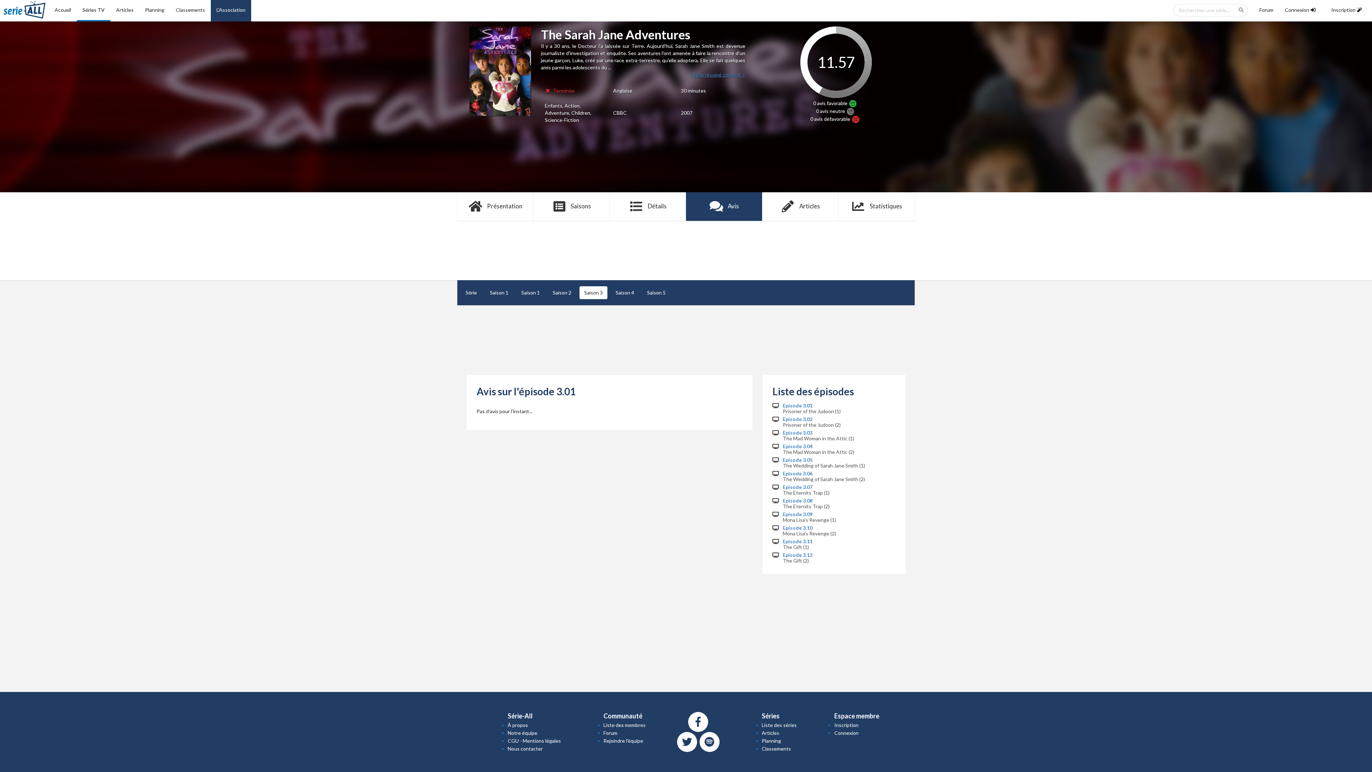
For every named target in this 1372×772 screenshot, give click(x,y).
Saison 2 (562, 293)
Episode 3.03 (797, 433)
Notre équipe (522, 733)
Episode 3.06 (797, 473)
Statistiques (886, 206)
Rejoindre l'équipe (623, 741)
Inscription (846, 725)
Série (471, 293)
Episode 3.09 (797, 514)
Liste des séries (779, 725)
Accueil (63, 10)
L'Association (231, 10)
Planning (154, 10)
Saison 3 (593, 293)
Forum (1266, 10)
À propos (518, 725)
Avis (733, 206)
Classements (190, 10)
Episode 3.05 (797, 460)
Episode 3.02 (797, 419)
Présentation (504, 206)
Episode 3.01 (797, 406)
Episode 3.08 (797, 501)
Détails (657, 206)
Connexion (846, 733)
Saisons (581, 206)
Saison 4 (625, 293)
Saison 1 (499, 293)
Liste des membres (624, 725)
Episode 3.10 (797, 528)
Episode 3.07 (797, 487)
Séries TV (94, 10)
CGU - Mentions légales (534, 741)
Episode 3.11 (797, 541)
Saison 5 (656, 293)
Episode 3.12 (797, 555)
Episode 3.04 (797, 446)
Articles (125, 10)
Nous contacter (525, 749)
